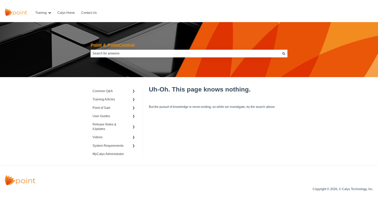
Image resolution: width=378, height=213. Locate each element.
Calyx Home (66, 12)
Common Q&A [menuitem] (103, 91)
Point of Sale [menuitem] (101, 107)
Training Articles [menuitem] (104, 99)
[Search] (283, 53)
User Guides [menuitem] (101, 116)
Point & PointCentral (112, 45)
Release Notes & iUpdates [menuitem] (104, 126)
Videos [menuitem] (97, 137)
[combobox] (185, 53)
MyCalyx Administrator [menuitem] (108, 154)
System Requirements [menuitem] (108, 145)
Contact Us (89, 12)
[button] (134, 91)
